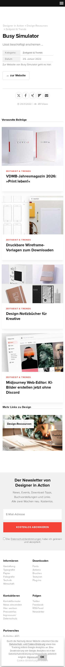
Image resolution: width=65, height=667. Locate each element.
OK (42, 657)
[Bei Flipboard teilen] (39, 94)
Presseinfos (9, 611)
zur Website (18, 75)
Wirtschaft (8, 583)
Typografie (9, 569)
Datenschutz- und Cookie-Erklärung (27, 644)
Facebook (38, 604)
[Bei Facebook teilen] (25, 94)
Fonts (36, 566)
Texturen (37, 576)
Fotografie (9, 576)
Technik (7, 580)
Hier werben (10, 608)
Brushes (37, 573)
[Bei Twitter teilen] (18, 94)
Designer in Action (21, 15)
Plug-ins (37, 580)
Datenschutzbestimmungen (26, 539)
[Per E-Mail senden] (46, 94)
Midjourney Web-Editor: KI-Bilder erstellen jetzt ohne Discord (29, 387)
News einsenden (12, 604)
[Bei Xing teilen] (32, 94)
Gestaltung (9, 566)
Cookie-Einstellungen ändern (32, 660)
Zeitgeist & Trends (16, 29)
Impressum (32, 657)
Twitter (36, 601)
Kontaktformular (12, 601)
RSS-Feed (38, 608)
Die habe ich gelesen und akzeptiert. (33, 541)
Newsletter (39, 611)
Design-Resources (37, 25)
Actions (37, 569)
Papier (6, 573)
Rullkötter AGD (11, 636)
